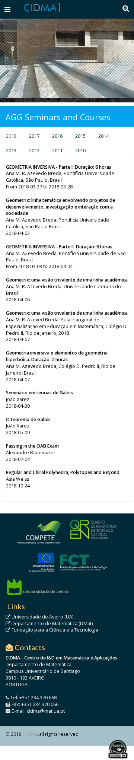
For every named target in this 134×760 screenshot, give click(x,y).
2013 (11, 150)
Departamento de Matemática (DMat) (51, 623)
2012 (34, 150)
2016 (57, 136)
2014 (103, 136)
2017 (34, 136)
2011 (57, 150)
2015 (80, 136)
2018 (11, 136)
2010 (80, 150)
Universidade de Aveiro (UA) (41, 617)
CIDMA (29, 734)
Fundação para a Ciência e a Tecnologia (54, 630)
